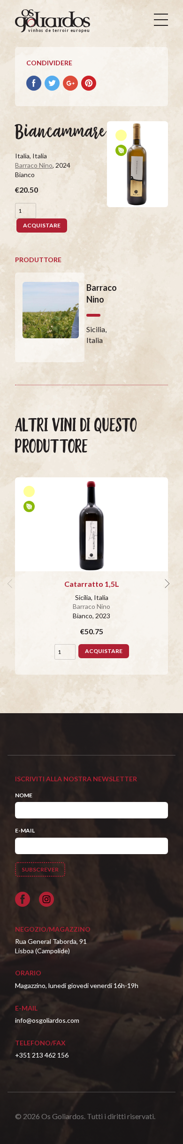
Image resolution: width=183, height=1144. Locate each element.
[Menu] (161, 20)
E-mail (25, 830)
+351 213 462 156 (42, 1055)
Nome (23, 795)
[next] (166, 584)
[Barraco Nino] (49, 317)
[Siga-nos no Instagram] (46, 899)
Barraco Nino (34, 165)
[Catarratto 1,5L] (91, 524)
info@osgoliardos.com (47, 1020)
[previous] (11, 584)
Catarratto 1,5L (91, 583)
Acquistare (42, 225)
